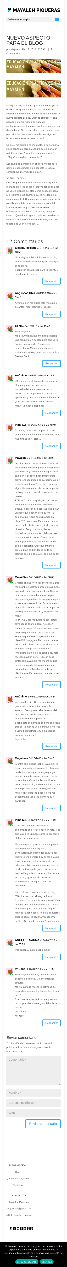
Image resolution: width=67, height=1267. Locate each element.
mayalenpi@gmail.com (19, 1208)
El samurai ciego (26, 247)
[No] (62, 1254)
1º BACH (42, 49)
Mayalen (15, 49)
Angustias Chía (25, 293)
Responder (51, 281)
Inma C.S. (21, 424)
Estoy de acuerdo (27, 1261)
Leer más (47, 1261)
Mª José (20, 968)
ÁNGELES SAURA (27, 940)
